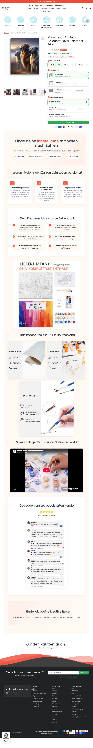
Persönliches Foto (57, 711)
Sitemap (74, 714)
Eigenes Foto (59, 5)
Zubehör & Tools (48, 8)
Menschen (55, 706)
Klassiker (54, 698)
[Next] (88, 21)
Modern (54, 709)
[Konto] (86, 8)
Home (31, 5)
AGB (73, 693)
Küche (54, 701)
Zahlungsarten (75, 704)
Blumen (54, 696)
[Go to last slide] (5, 92)
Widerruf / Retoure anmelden (79, 717)
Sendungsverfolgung (77, 709)
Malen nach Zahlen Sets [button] (43, 5)
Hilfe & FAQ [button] (46, 11)
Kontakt (74, 706)
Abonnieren (83, 673)
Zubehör (54, 722)
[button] (82, 8)
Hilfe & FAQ (36, 706)
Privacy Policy (72, 677)
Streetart (54, 714)
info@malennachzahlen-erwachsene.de (15, 693)
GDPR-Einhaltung (76, 701)
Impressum (75, 690)
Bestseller (54, 693)
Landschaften (56, 704)
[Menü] (9, 733)
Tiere (53, 719)
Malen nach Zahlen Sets (39, 693)
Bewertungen (61, 8)
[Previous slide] (5, 652)
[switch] (6, 741)
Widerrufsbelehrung (77, 698)
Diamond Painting (33, 8)
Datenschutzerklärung (77, 696)
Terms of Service (63, 677)
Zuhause (6, 33)
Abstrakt (54, 690)
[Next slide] (45, 92)
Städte (54, 717)
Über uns (74, 711)
